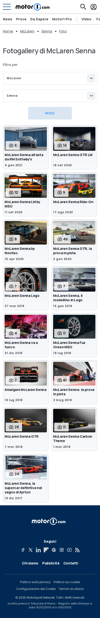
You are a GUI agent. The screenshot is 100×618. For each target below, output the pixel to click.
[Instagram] (61, 549)
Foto (63, 31)
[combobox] (50, 78)
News (7, 19)
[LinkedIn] (38, 549)
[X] (30, 549)
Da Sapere (39, 19)
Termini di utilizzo (71, 589)
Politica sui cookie (67, 582)
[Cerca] (83, 7)
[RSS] (77, 549)
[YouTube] (69, 549)
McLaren (27, 31)
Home (8, 31)
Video (87, 19)
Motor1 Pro (62, 19)
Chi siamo (30, 563)
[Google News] (53, 549)
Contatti (70, 563)
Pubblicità (50, 563)
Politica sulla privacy (35, 582)
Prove (21, 19)
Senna (47, 31)
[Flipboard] (46, 549)
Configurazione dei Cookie (36, 589)
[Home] (33, 6)
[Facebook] (22, 549)
